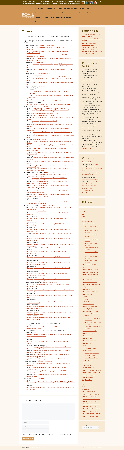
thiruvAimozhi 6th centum (91, 408)
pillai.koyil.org (97, 181)
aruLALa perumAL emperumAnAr (45, 111)
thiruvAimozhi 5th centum (91, 406)
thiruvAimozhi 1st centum (91, 396)
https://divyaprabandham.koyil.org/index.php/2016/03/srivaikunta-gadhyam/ (50, 104)
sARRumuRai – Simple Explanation (82, 13)
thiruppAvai (87, 343)
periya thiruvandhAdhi (90, 282)
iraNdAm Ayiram (40, 13)
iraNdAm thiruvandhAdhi (91, 269)
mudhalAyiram (84, 8)
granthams (73, 1)
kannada (85, 296)
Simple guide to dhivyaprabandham (61, 17)
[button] (36, 21)
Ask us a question (52, 3)
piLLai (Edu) (46, 1)
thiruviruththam (88, 294)
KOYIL (28, 14)
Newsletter (73, 3)
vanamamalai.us (87, 188)
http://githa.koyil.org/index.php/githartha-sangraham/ (49, 108)
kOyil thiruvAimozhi (89, 391)
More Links (85, 192)
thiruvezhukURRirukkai (90, 291)
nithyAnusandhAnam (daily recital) (68, 8)
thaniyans (50, 8)
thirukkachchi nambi (47, 156)
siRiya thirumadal (88, 287)
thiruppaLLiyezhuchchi (90, 340)
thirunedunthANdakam (90, 265)
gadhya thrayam (88, 350)
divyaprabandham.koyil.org (90, 179)
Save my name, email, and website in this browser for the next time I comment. (48, 434)
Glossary (38, 17)
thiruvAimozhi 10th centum (91, 394)
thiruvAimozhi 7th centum (91, 411)
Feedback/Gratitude (41, 3)
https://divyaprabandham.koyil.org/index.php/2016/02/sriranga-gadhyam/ (50, 100)
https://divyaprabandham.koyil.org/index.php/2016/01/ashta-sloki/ (53, 64)
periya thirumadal (88, 279)
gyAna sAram (87, 360)
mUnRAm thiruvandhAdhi (91, 274)
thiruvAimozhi (59, 13)
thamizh (84, 386)
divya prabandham (64, 1)
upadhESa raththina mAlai (91, 372)
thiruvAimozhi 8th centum (91, 413)
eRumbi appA (49, 172)
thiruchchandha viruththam (92, 333)
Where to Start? (31, 1)
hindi (83, 219)
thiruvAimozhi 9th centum (91, 416)
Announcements (31, 3)
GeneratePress (40, 447)
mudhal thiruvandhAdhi (90, 272)
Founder (60, 3)
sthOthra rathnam (89, 367)
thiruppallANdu (88, 338)
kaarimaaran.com (87, 183)
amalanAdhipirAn (88, 304)
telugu (84, 384)
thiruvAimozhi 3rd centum (91, 401)
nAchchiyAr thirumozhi (90, 309)
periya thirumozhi (88, 223)
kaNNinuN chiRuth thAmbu (92, 306)
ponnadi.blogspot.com (89, 185)
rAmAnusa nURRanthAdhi (91, 284)
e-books (45, 17)
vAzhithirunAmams (89, 375)
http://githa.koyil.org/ (43, 73)
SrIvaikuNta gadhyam (91, 358)
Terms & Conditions (97, 447)
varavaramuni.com (88, 190)
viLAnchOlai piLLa (40, 139)
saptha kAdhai (87, 365)
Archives (84, 425)
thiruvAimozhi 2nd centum (91, 399)
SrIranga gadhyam (90, 355)
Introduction (39, 8)
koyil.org (96, 164)
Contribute (66, 3)
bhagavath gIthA (54, 1)
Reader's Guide (86, 148)
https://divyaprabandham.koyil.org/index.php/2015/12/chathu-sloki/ (53, 77)
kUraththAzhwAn (39, 378)
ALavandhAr (38, 75)
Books (78, 1)
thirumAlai (86, 336)
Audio (84, 211)
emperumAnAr (41, 86)
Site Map (83, 1)
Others (67, 13)
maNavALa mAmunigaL (47, 45)
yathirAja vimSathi (88, 377)
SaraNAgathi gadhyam (92, 353)
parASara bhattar (39, 62)
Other (84, 345)
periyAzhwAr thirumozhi (90, 311)
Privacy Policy (86, 447)
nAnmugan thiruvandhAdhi (92, 277)
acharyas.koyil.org (87, 174)
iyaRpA (50, 13)
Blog (83, 214)
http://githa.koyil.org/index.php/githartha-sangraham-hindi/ (50, 110)
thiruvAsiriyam (87, 289)
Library (78, 3)
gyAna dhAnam (90, 1)
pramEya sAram (88, 363)
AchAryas (39, 1)
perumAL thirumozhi (90, 331)
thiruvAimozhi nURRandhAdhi (92, 370)
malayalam (85, 299)
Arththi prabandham (89, 348)
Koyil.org (24, 1)
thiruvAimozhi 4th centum (91, 404)
